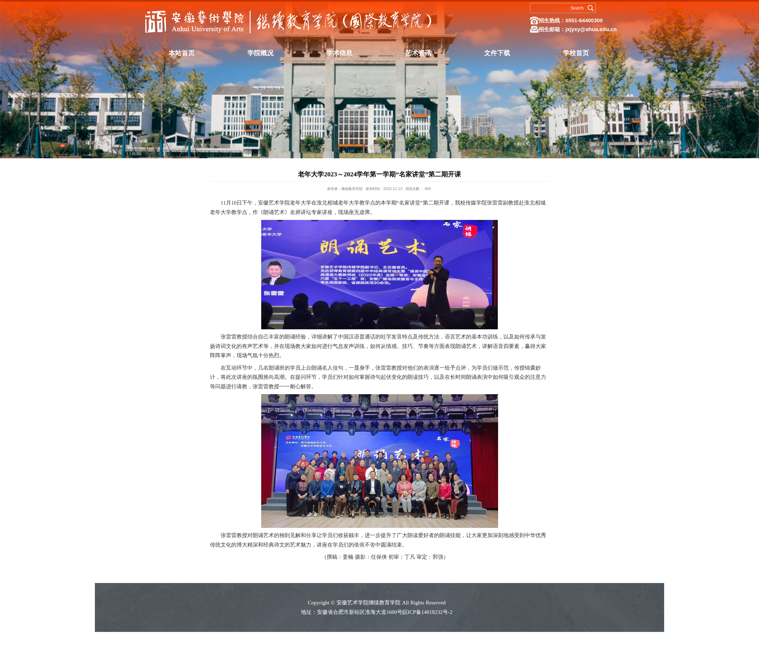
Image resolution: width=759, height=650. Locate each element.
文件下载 (497, 53)
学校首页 (576, 53)
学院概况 (261, 53)
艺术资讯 (418, 53)
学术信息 (339, 53)
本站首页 (182, 53)
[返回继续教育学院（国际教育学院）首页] (288, 9)
